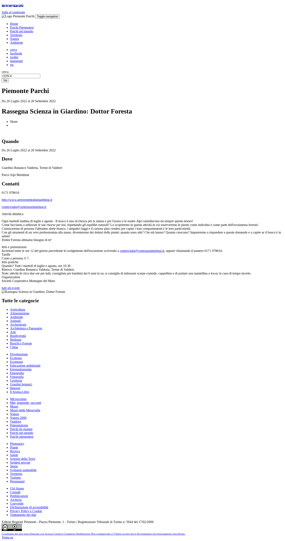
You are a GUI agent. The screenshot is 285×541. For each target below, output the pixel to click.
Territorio (16, 35)
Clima (14, 347)
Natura (14, 39)
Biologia (15, 339)
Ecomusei (16, 362)
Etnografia (17, 373)
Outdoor (15, 421)
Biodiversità (18, 336)
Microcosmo (18, 399)
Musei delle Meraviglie (25, 410)
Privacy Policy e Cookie (26, 511)
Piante (14, 447)
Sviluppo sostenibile (23, 470)
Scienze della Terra (22, 459)
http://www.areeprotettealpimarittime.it (27, 200)
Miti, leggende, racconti (25, 402)
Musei (14, 406)
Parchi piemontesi (21, 436)
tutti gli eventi (11, 288)
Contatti (15, 492)
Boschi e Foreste (21, 343)
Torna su (7, 537)
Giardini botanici (21, 384)
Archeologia (18, 324)
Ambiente (16, 42)
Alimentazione (19, 313)
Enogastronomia (21, 369)
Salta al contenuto (13, 12)
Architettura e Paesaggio (26, 328)
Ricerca (15, 451)
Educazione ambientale (25, 365)
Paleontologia (19, 425)
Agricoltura (17, 309)
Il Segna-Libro (19, 392)
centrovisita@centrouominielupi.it (24, 207)
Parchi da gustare (21, 429)
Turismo (15, 477)
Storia (14, 466)
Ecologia (16, 358)
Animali (15, 321)
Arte (13, 332)
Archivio (16, 499)
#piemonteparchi (13, 5)
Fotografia (17, 377)
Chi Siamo (17, 488)
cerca (5, 72)
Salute (14, 455)
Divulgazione (19, 354)
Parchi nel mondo (21, 31)
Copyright (16, 503)
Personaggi (17, 481)
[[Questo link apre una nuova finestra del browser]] (12, 530)
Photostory (17, 443)
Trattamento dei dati (23, 515)
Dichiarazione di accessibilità (29, 507)
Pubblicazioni (19, 496)
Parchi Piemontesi (22, 27)
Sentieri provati (20, 462)
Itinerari (15, 388)
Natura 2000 (18, 418)
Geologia (16, 380)
